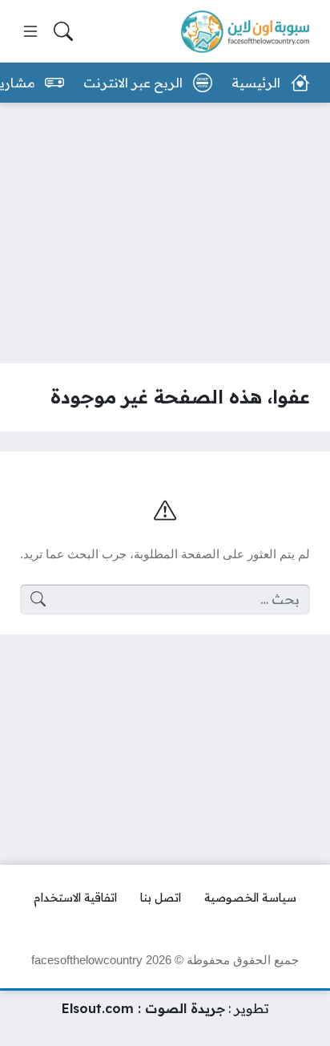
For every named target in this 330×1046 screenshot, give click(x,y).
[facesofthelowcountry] (245, 31)
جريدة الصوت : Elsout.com (143, 1008)
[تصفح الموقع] (30, 31)
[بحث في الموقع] (63, 31)
